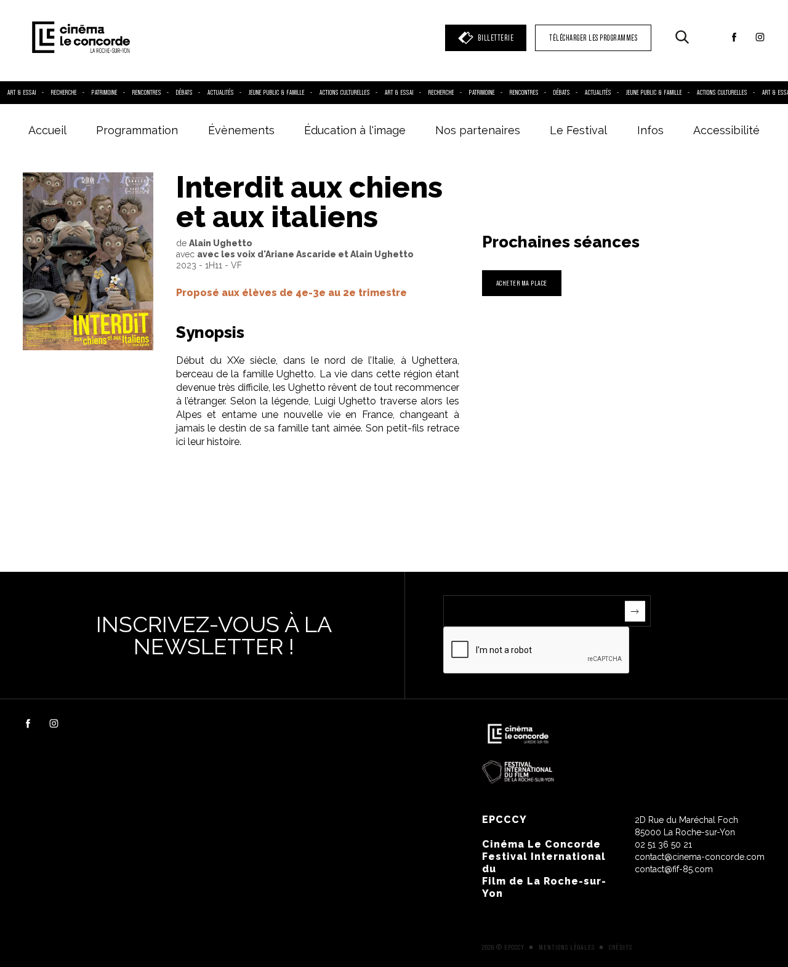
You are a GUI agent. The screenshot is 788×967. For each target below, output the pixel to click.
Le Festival (578, 130)
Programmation (137, 130)
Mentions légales (567, 947)
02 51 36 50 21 (663, 844)
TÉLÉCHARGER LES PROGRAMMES (593, 37)
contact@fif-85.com (674, 869)
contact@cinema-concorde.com (700, 857)
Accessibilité (726, 130)
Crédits (620, 947)
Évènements (241, 130)
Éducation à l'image (355, 130)
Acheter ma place (521, 283)
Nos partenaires (477, 130)
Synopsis (210, 332)
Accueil (47, 130)
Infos (650, 130)
